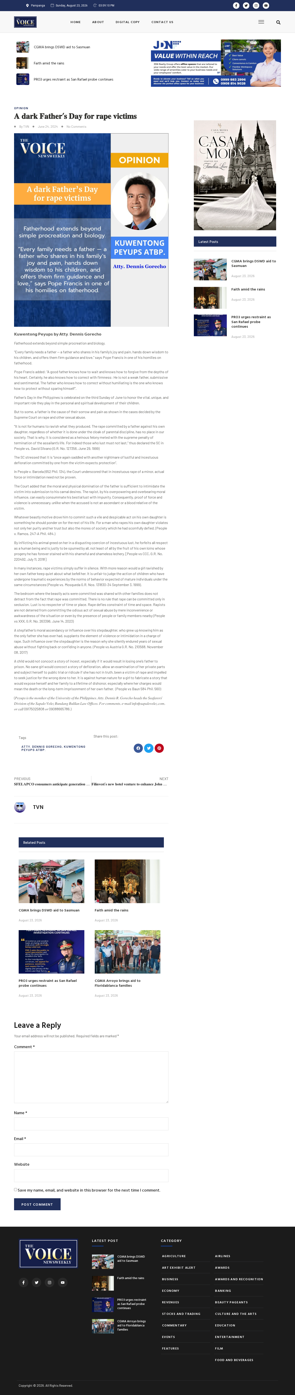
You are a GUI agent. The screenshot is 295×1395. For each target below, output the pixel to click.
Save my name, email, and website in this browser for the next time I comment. (89, 1190)
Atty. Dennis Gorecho (41, 746)
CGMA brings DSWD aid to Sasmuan (62, 47)
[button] (278, 22)
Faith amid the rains (49, 63)
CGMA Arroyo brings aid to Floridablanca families (118, 983)
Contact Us (162, 21)
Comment (24, 1047)
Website (22, 1164)
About (98, 21)
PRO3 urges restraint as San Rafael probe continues (73, 79)
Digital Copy (128, 21)
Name (20, 1113)
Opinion (21, 108)
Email (20, 1138)
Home (76, 21)
